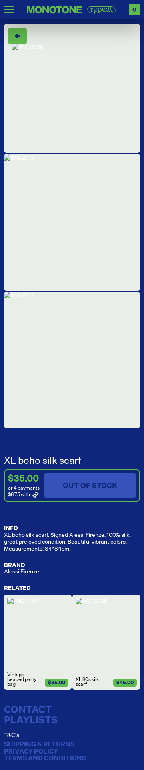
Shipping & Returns (39, 744)
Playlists (31, 720)
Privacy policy (31, 751)
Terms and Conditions (45, 758)
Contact (28, 709)
